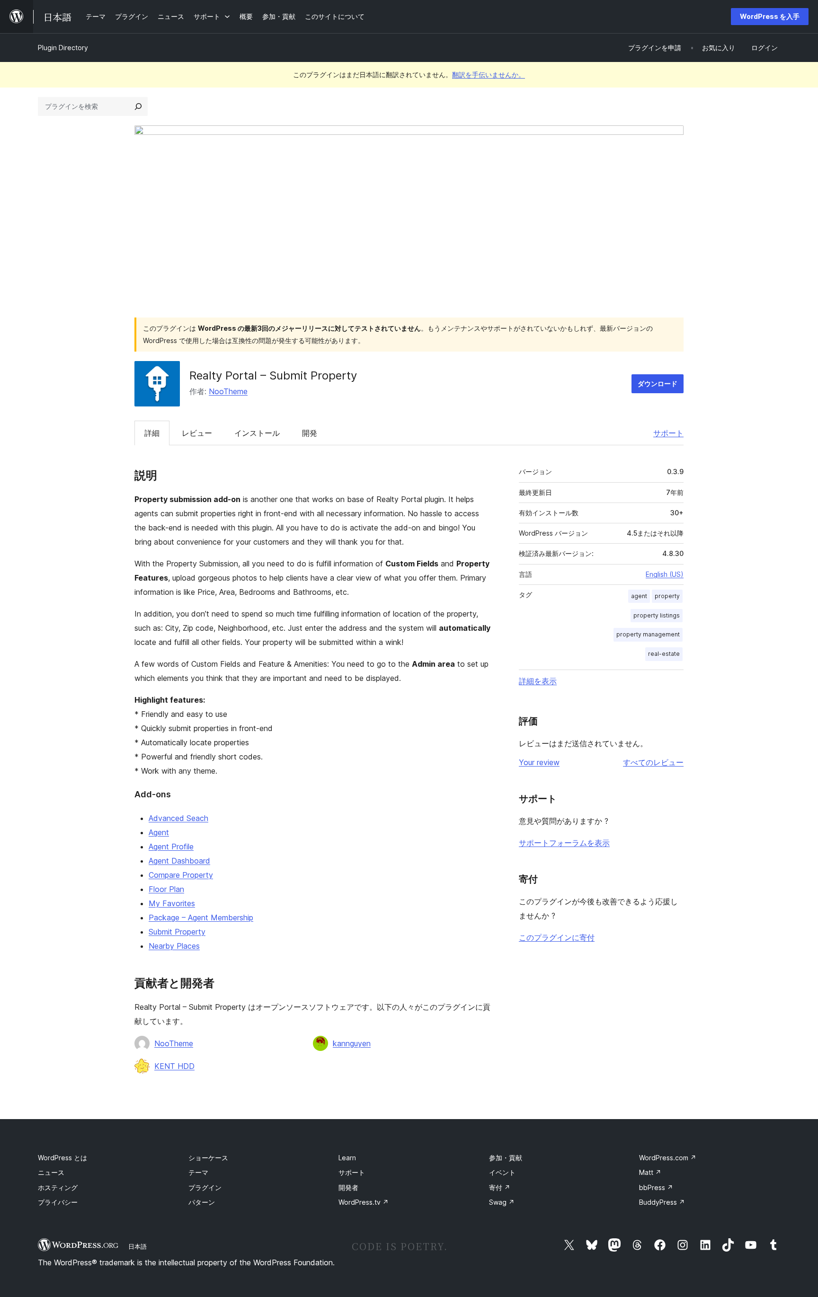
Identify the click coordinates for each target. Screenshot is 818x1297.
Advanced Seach (178, 818)
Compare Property (181, 875)
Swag (502, 1202)
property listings (656, 615)
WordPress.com (667, 1158)
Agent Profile (171, 846)
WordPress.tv (363, 1202)
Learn (347, 1158)
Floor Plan (166, 889)
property (667, 596)
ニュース (51, 1172)
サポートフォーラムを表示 (564, 842)
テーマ (198, 1172)
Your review (539, 762)
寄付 (499, 1187)
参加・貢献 (505, 1158)
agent (639, 596)
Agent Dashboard (179, 860)
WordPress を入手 (770, 16)
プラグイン (205, 1187)
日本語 (137, 1246)
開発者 (348, 1187)
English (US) (665, 574)
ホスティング (58, 1187)
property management (648, 634)
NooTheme (228, 391)
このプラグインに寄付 (557, 937)
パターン (201, 1202)
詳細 (152, 433)
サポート (668, 433)
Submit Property (177, 931)
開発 (309, 433)
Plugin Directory (63, 48)
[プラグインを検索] (138, 106)
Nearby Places (174, 946)
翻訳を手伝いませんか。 (488, 75)
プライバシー (58, 1202)
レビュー (197, 433)
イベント (502, 1172)
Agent (159, 832)
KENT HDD (174, 1066)
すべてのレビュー (653, 762)
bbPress (656, 1187)
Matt (650, 1172)
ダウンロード (657, 383)
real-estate (664, 653)
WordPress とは (62, 1158)
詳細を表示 (538, 681)
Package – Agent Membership (201, 917)
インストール (257, 433)
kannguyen (352, 1043)
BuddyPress (662, 1202)
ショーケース (208, 1158)
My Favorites (172, 903)
